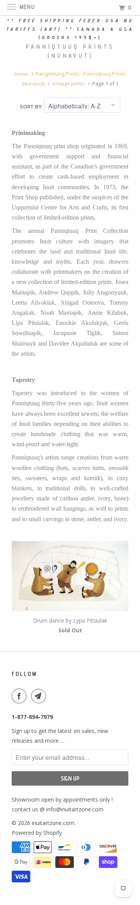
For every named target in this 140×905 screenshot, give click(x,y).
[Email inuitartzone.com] (40, 696)
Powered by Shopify (37, 832)
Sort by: (32, 106)
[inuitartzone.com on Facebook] (21, 696)
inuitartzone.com (53, 823)
